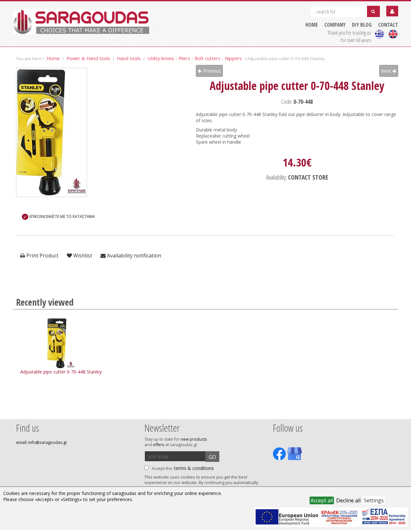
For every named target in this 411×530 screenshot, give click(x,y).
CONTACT (388, 24)
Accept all (321, 500)
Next (386, 71)
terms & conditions (194, 468)
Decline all (348, 500)
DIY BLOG (362, 24)
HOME (311, 24)
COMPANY (334, 24)
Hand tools (129, 58)
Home (53, 58)
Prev (19, 410)
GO (212, 457)
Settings (374, 500)
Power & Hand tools (88, 58)
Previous (211, 71)
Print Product (41, 255)
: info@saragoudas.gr (41, 442)
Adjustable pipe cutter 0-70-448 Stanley (61, 372)
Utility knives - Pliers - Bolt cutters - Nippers (195, 58)
